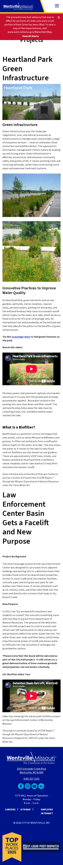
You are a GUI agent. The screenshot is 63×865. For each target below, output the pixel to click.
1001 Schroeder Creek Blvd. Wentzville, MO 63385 (31, 770)
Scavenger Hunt (21, 337)
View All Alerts (30, 36)
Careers (10, 809)
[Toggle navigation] (57, 6)
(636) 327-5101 (31, 779)
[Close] (59, 17)
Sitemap (25, 809)
